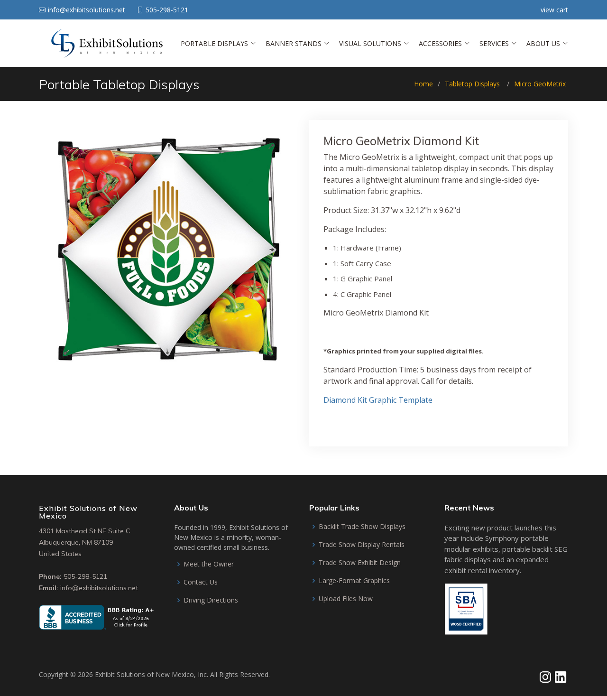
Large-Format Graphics (354, 580)
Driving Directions (211, 600)
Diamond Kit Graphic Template (377, 400)
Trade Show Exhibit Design (360, 562)
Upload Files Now (346, 598)
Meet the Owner (209, 564)
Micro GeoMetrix (540, 83)
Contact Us (201, 582)
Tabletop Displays (472, 83)
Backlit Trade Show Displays (362, 526)
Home (423, 83)
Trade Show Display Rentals (362, 544)
